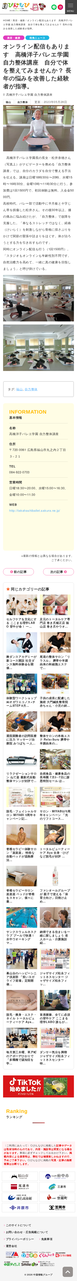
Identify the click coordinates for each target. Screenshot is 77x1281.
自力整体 (31, 389)
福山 (19, 389)
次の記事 (56, 571)
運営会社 (11, 1246)
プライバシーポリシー (20, 1239)
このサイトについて (18, 1225)
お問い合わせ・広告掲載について (27, 1232)
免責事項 (47, 1239)
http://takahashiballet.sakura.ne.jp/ (34, 510)
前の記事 (20, 571)
